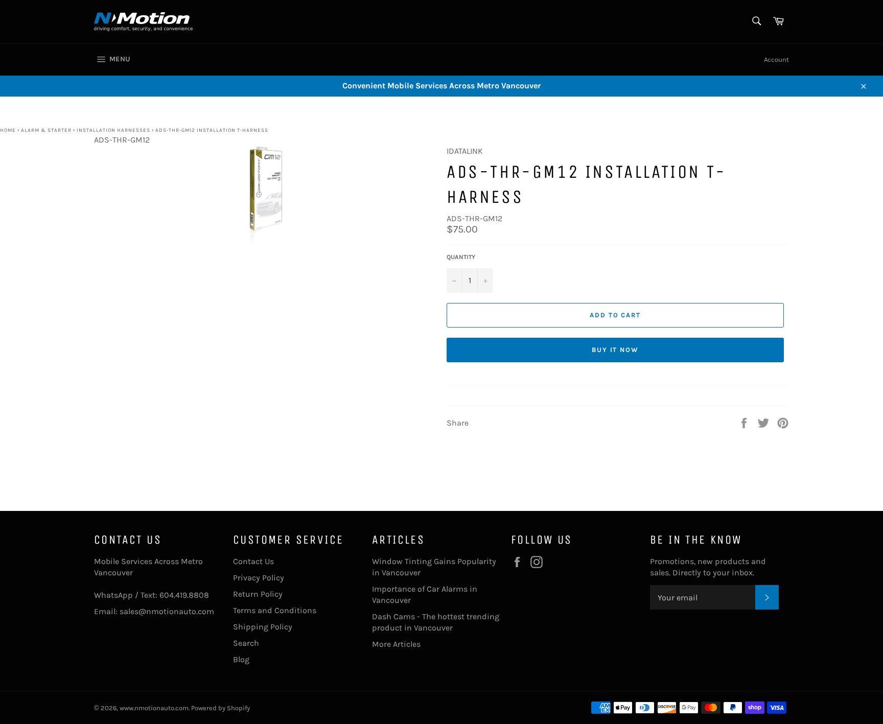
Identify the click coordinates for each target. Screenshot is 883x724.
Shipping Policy (262, 627)
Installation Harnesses (113, 130)
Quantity (461, 257)
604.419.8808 (184, 595)
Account (776, 59)
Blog (241, 659)
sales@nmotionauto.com (167, 611)
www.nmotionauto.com (154, 708)
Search (246, 643)
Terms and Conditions (274, 610)
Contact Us (253, 561)
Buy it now (615, 350)
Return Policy (258, 594)
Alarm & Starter (46, 130)
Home (8, 130)
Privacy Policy (258, 577)
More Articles (396, 644)
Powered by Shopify (220, 708)
